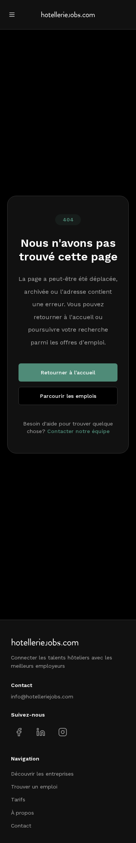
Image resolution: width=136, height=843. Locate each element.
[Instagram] (62, 732)
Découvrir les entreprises (42, 774)
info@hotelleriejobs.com (42, 696)
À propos (22, 813)
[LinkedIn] (40, 732)
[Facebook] (19, 732)
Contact (21, 826)
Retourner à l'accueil (68, 372)
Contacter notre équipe (78, 431)
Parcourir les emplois (68, 396)
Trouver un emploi (34, 787)
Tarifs (18, 799)
